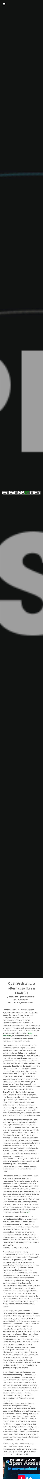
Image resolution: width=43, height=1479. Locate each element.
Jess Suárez (13, 997)
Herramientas (27, 1003)
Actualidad (15, 1003)
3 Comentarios (21, 1000)
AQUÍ (27, 1212)
